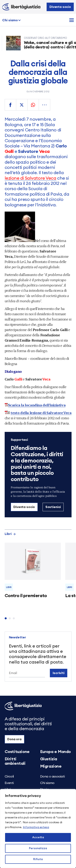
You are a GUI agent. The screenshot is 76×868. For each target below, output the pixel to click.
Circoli (9, 776)
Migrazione (51, 766)
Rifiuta (38, 859)
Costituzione (17, 752)
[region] (38, 828)
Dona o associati (52, 776)
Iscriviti (58, 673)
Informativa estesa (36, 827)
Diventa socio (60, 7)
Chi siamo (10, 20)
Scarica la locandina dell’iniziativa (37, 405)
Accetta (38, 837)
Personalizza (38, 848)
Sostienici (53, 507)
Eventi (9, 783)
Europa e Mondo (55, 752)
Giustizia (48, 759)
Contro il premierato (26, 595)
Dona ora (14, 739)
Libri (8, 534)
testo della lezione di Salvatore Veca (41, 412)
